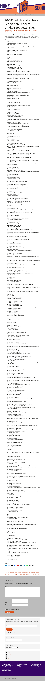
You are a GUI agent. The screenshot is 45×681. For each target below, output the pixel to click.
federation (30, 30)
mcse (37, 30)
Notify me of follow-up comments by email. (14, 607)
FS (33, 30)
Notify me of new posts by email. (12, 609)
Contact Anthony (33, 14)
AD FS (27, 30)
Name (6, 599)
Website (6, 604)
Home (2, 14)
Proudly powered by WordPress (10, 678)
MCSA (35, 30)
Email (6, 602)
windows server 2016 (8, 31)
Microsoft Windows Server (19, 30)
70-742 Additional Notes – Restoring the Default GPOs (27, 574)
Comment (7, 586)
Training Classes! (9, 14)
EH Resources (17, 14)
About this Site (25, 14)
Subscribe (9, 629)
